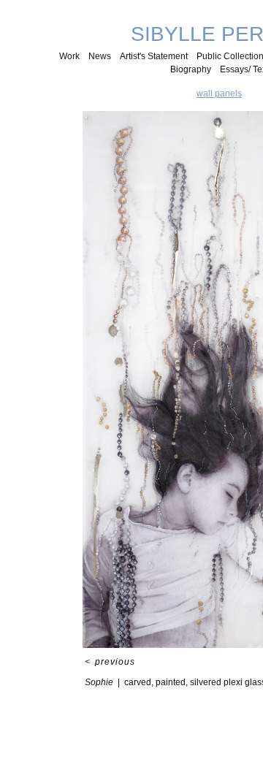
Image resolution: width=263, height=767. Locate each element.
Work (69, 56)
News (99, 56)
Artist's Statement (154, 56)
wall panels (219, 93)
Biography (190, 69)
